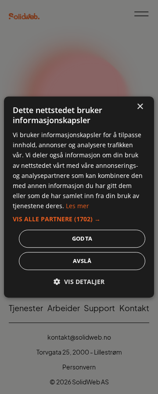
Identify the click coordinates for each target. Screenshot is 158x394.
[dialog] (79, 197)
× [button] (139, 106)
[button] (79, 219)
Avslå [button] (82, 261)
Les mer (77, 206)
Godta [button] (82, 238)
